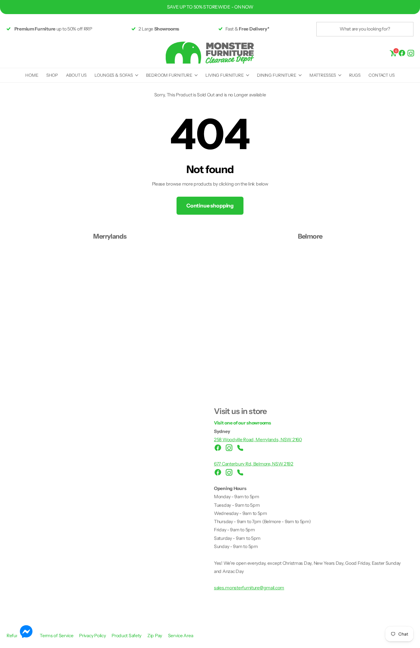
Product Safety (127, 635)
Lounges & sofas (113, 75)
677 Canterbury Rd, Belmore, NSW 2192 (253, 464)
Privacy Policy (93, 635)
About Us (76, 75)
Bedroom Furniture (169, 75)
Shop (52, 75)
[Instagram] (411, 53)
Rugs (355, 75)
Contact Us (381, 75)
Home (31, 75)
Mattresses (322, 75)
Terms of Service (57, 635)
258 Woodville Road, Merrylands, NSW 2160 (258, 439)
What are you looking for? (365, 29)
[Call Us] (240, 448)
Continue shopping (210, 205)
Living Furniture (224, 75)
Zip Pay (155, 635)
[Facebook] (402, 53)
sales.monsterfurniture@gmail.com (249, 588)
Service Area (180, 635)
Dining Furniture (276, 75)
